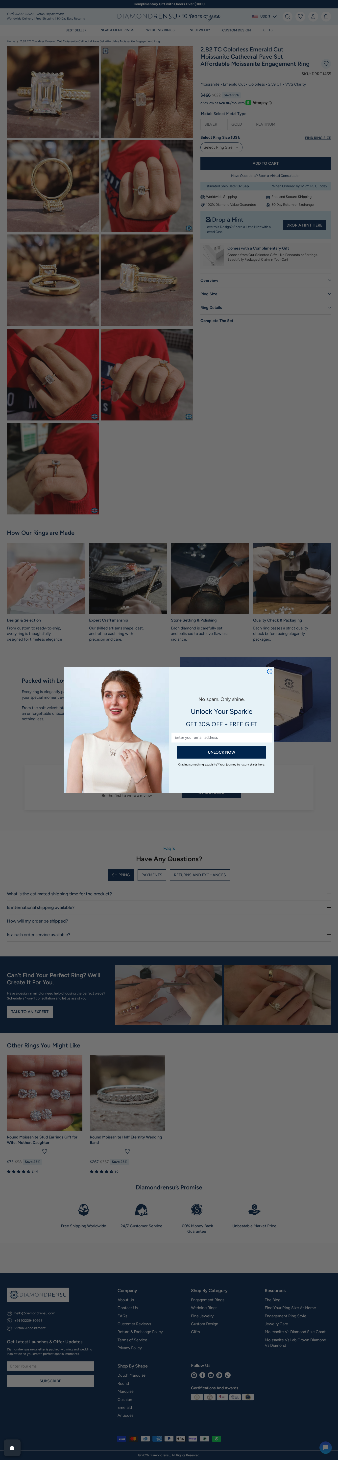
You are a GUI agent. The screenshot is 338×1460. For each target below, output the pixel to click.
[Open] (12, 1447)
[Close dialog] (269, 671)
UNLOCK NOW (221, 752)
